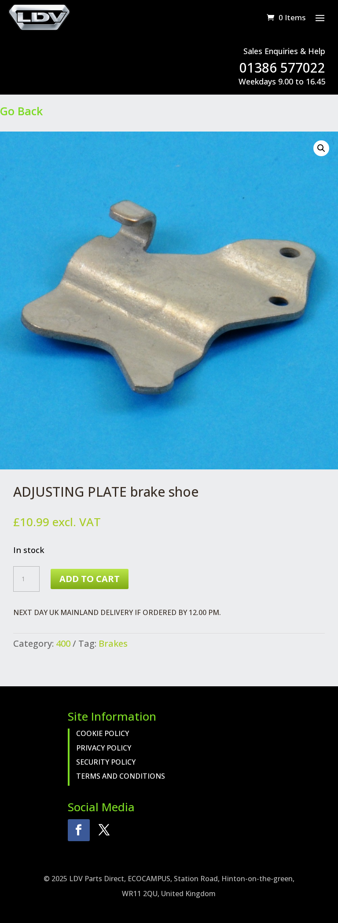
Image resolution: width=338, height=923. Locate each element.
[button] (321, 148)
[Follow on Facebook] (79, 830)
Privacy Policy (103, 748)
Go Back (21, 110)
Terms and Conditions (120, 776)
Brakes (113, 643)
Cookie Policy (102, 733)
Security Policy (106, 762)
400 (63, 643)
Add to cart (89, 579)
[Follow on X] (104, 830)
